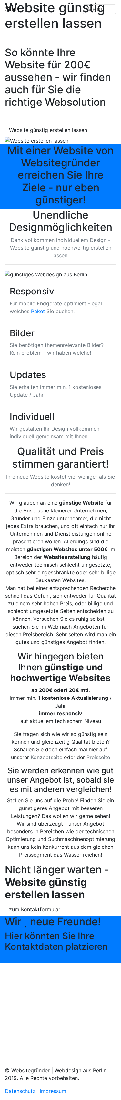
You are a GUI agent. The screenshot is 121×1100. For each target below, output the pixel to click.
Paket (38, 311)
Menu (96, 9)
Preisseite (98, 757)
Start (12, 9)
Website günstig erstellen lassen (48, 130)
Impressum (53, 1091)
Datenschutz (20, 1091)
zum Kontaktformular (34, 909)
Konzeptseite (46, 757)
